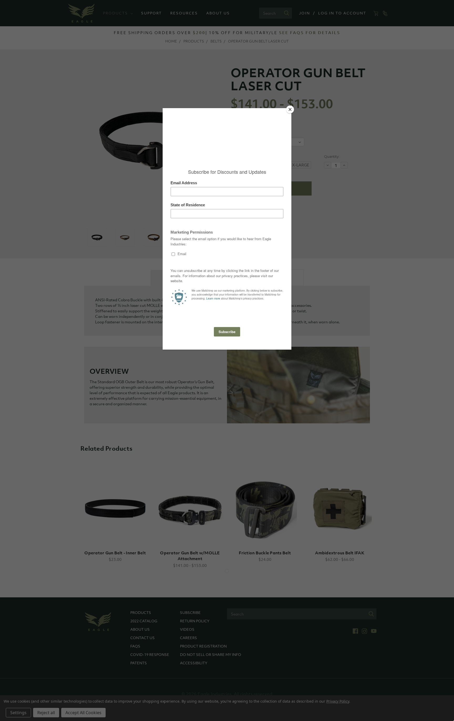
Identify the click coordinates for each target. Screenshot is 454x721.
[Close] (290, 109)
